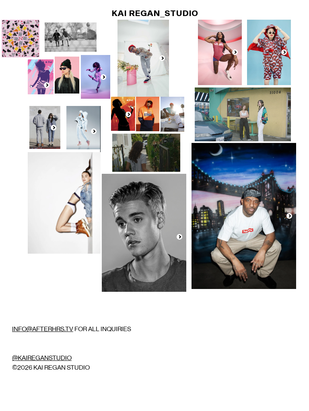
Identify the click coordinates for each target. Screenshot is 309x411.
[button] (162, 58)
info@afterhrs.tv (42, 329)
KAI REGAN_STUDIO (154, 13)
